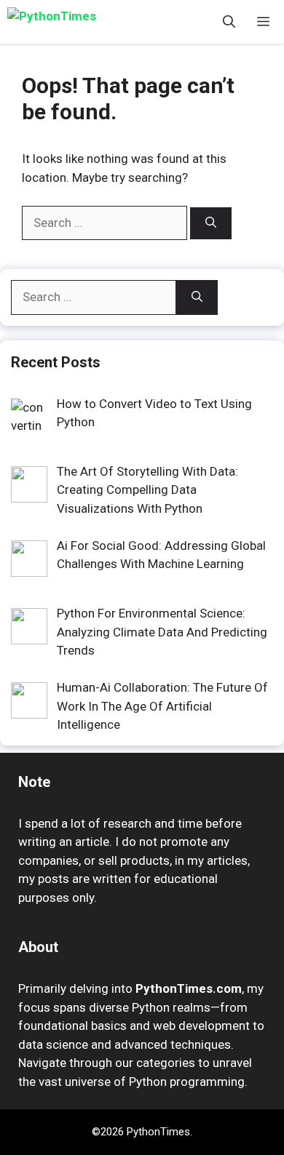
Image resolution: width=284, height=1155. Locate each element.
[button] (229, 22)
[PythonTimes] (72, 22)
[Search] (211, 223)
